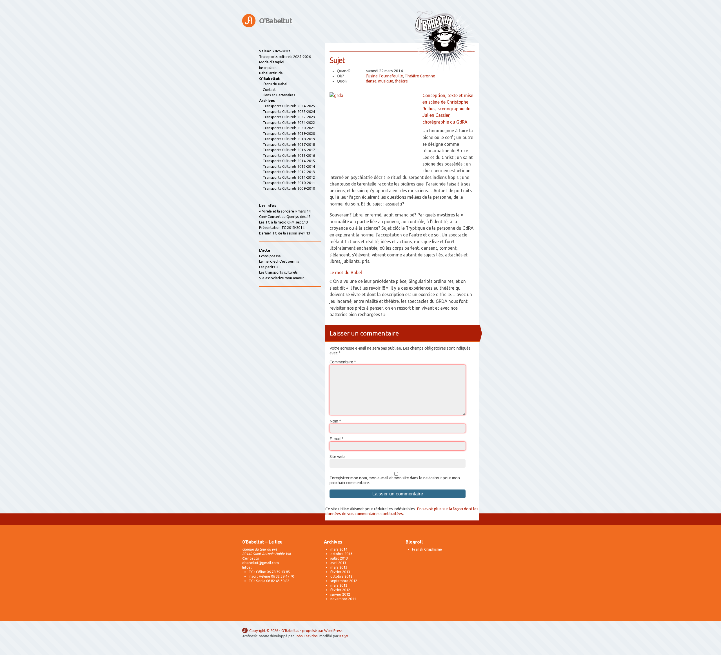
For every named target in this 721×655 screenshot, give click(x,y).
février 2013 (340, 572)
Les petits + (268, 267)
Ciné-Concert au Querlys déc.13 (285, 216)
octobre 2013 (341, 554)
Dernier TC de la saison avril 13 (284, 233)
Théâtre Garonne (420, 76)
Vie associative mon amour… (283, 278)
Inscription (268, 68)
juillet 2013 (339, 558)
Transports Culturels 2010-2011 (289, 183)
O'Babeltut (275, 21)
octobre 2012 (341, 576)
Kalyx (343, 636)
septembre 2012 (343, 581)
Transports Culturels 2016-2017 (289, 150)
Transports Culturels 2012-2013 (289, 172)
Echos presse (270, 256)
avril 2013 (338, 563)
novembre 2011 (343, 599)
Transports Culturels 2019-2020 (289, 133)
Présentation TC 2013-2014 (281, 227)
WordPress (333, 630)
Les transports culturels (278, 272)
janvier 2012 (340, 594)
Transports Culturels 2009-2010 (289, 188)
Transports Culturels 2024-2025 (289, 106)
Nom (335, 421)
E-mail (337, 439)
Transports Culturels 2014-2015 (289, 161)
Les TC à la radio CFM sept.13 (283, 222)
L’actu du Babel (275, 84)
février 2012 (340, 590)
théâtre (401, 81)
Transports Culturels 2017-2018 (289, 144)
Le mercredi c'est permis (279, 261)
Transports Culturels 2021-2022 (289, 122)
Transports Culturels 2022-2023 (289, 117)
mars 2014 (338, 549)
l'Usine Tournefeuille (384, 76)
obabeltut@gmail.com (260, 563)
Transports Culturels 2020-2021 (289, 128)
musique (385, 81)
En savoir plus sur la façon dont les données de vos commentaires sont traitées (402, 511)
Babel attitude (271, 73)
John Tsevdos (306, 636)
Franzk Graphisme (427, 549)
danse (371, 81)
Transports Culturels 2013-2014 (289, 166)
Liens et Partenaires (279, 95)
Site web (337, 456)
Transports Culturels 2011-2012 (289, 177)
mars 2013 (338, 567)
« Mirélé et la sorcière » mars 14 (285, 211)
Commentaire (343, 362)
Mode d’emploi (271, 62)
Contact (269, 89)
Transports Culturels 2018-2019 (289, 139)
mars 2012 (338, 585)
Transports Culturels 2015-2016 (289, 155)
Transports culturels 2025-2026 (285, 57)
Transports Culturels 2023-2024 (289, 111)
